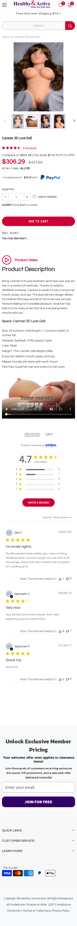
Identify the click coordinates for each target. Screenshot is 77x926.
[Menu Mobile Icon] (4, 5)
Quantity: (8, 189)
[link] (19, 148)
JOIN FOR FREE (38, 802)
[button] (60, 578)
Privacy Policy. (61, 910)
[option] (38, 76)
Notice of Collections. (37, 910)
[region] (38, 469)
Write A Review (38, 502)
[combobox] (57, 517)
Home (6, 36)
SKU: (5, 233)
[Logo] (31, 4)
